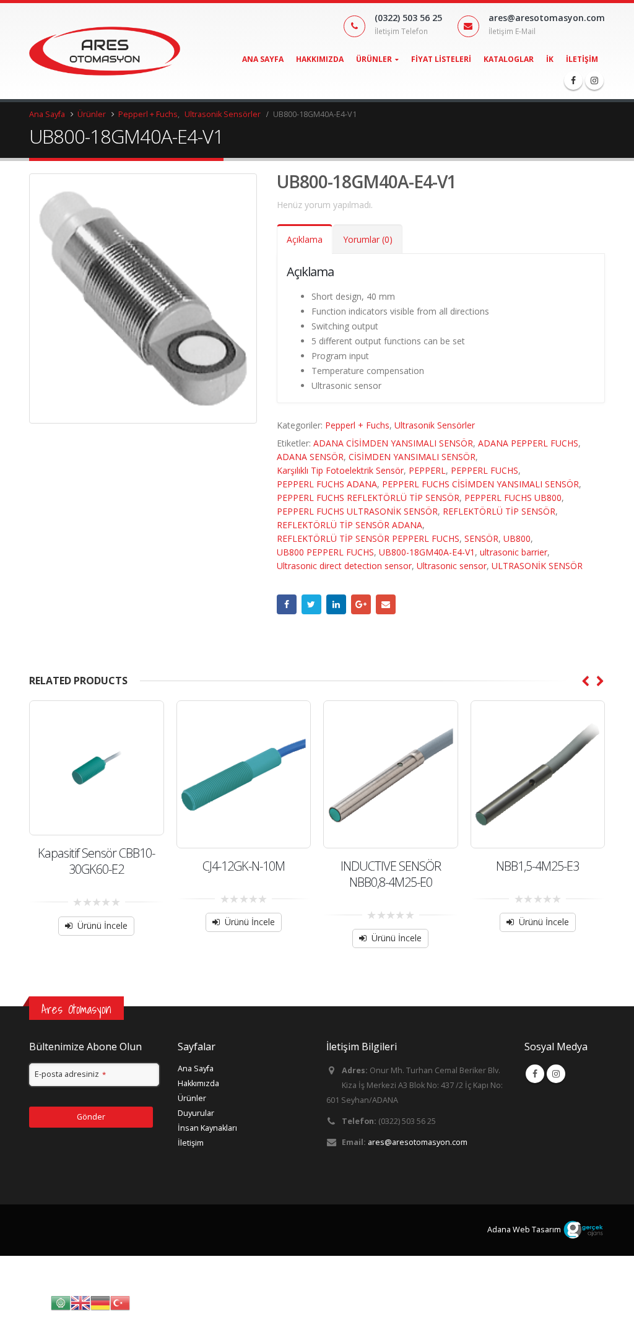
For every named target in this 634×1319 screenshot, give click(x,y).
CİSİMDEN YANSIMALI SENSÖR (412, 457)
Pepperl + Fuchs (357, 425)
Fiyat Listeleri (441, 59)
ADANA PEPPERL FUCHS (528, 443)
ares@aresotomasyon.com (417, 1142)
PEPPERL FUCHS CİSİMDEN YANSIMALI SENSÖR (480, 484)
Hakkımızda (320, 59)
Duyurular (196, 1113)
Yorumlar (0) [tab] (368, 239)
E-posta (386, 604)
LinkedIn (336, 604)
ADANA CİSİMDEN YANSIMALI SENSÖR (393, 443)
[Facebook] (573, 80)
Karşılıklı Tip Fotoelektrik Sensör (340, 470)
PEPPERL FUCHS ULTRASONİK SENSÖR (357, 511)
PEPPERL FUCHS (484, 470)
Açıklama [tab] (305, 239)
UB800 (517, 538)
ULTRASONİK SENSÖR (537, 566)
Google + (361, 604)
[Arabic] (61, 1302)
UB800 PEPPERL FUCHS (325, 552)
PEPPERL (427, 470)
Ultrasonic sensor (452, 566)
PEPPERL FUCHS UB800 (513, 497)
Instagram (556, 1073)
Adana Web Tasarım (524, 1229)
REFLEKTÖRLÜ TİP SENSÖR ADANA (349, 525)
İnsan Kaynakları (207, 1128)
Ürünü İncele (102, 925)
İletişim (582, 59)
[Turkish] (120, 1302)
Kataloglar (509, 59)
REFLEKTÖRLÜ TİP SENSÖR (499, 511)
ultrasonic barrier (513, 552)
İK (550, 59)
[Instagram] (594, 80)
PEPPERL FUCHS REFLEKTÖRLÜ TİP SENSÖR (368, 497)
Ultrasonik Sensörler (434, 425)
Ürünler (374, 59)
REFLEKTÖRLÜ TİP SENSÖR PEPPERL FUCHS (368, 538)
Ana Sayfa (263, 59)
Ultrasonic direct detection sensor (344, 566)
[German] (100, 1302)
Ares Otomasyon (76, 1009)
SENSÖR (481, 538)
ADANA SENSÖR (310, 457)
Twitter (311, 604)
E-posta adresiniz (70, 1074)
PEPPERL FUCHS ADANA (327, 484)
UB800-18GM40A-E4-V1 (427, 552)
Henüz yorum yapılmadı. (325, 205)
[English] (80, 1302)
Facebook (287, 604)
